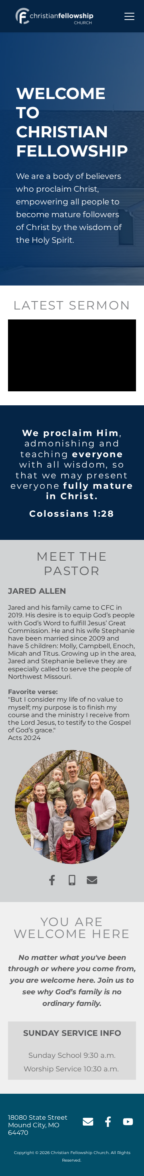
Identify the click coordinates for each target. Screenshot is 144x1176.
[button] (129, 16)
